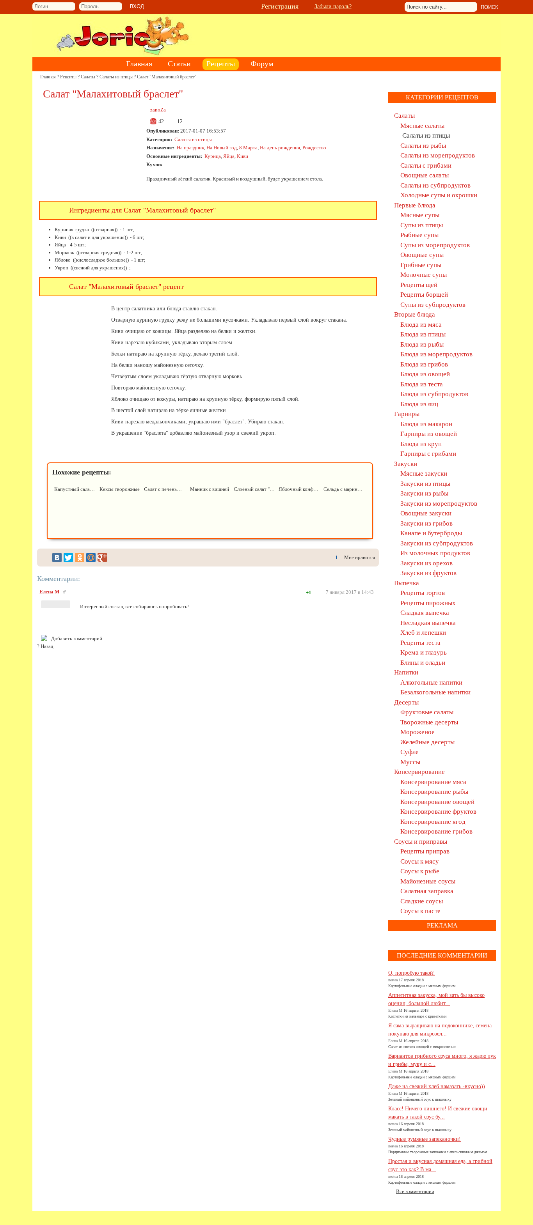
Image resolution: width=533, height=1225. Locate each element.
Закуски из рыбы (424, 493)
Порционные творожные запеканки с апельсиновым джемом (437, 1152)
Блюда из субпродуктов (434, 394)
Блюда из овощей (425, 374)
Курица (212, 156)
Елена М (49, 592)
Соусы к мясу (419, 861)
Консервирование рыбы (434, 791)
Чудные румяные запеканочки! (424, 1139)
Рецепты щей (418, 285)
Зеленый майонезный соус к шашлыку (419, 1099)
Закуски (405, 463)
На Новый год (221, 147)
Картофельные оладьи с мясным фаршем (421, 986)
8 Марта (248, 147)
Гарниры (406, 414)
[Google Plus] (102, 557)
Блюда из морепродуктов (436, 354)
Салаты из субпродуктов (435, 185)
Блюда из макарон (426, 424)
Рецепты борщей (424, 294)
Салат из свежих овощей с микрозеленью (422, 1046)
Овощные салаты (424, 175)
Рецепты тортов (422, 593)
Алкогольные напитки (431, 682)
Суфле (409, 752)
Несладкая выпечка (428, 623)
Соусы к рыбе (419, 871)
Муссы (410, 762)
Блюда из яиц (419, 404)
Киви (242, 156)
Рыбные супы (419, 235)
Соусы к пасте (420, 911)
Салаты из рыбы (423, 145)
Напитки (406, 672)
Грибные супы (420, 265)
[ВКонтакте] (57, 557)
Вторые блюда (414, 314)
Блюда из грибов (424, 364)
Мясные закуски (423, 473)
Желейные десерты (427, 742)
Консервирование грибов (436, 831)
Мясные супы (419, 215)
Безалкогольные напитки (435, 692)
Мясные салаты (422, 125)
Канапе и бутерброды (431, 533)
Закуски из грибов (426, 523)
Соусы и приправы (420, 841)
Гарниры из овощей (428, 433)
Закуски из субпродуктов (436, 543)
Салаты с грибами (425, 165)
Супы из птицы (421, 225)
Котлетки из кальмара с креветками (417, 1016)
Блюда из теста (421, 384)
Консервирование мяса (433, 782)
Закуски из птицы (425, 483)
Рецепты (68, 77)
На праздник (190, 147)
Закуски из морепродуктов (438, 503)
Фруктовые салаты (426, 712)
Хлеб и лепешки (423, 632)
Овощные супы (422, 254)
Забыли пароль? (333, 6)
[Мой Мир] (91, 557)
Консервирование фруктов (438, 811)
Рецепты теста (420, 642)
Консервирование (419, 771)
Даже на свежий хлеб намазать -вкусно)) (436, 1086)
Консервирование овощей (437, 801)
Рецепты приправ (424, 851)
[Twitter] (68, 557)
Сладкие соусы (421, 901)
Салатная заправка (426, 891)
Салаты (88, 77)
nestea (393, 980)
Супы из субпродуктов (432, 304)
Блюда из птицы (423, 334)
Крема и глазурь (423, 652)
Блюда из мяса (421, 324)
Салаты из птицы (116, 77)
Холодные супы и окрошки (438, 195)
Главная (48, 77)
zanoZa (158, 110)
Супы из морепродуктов (435, 245)
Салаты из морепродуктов (437, 155)
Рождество (314, 147)
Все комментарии (415, 1191)
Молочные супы (423, 274)
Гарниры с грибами (428, 453)
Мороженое (417, 732)
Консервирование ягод (432, 821)
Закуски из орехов (426, 563)
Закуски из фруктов (428, 573)
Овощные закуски (425, 513)
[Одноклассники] (79, 557)
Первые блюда (414, 205)
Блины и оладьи (422, 662)
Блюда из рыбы (422, 344)
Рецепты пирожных (428, 603)
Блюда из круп (421, 444)
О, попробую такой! (411, 973)
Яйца (229, 156)
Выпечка (406, 583)
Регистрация (279, 6)
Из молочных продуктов (435, 553)
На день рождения (280, 147)
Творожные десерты (429, 722)
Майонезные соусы (427, 881)
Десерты (406, 702)
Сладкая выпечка (424, 612)
